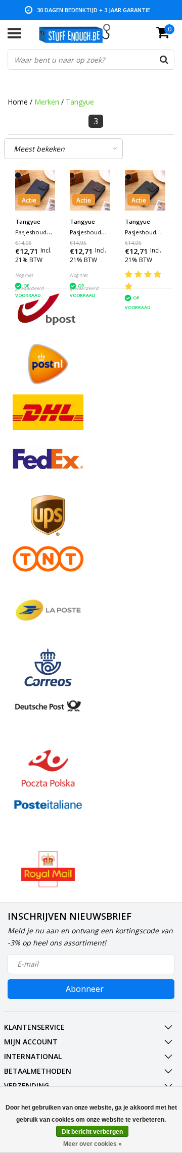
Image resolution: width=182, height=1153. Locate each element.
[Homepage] (79, 33)
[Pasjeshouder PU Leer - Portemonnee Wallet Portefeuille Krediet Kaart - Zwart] (145, 190)
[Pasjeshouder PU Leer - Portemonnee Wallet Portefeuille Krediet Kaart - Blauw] (35, 190)
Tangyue (80, 102)
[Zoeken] (164, 60)
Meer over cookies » (92, 1143)
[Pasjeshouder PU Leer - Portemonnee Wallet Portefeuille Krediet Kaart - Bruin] (90, 190)
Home (18, 102)
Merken (46, 102)
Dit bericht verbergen (92, 1131)
